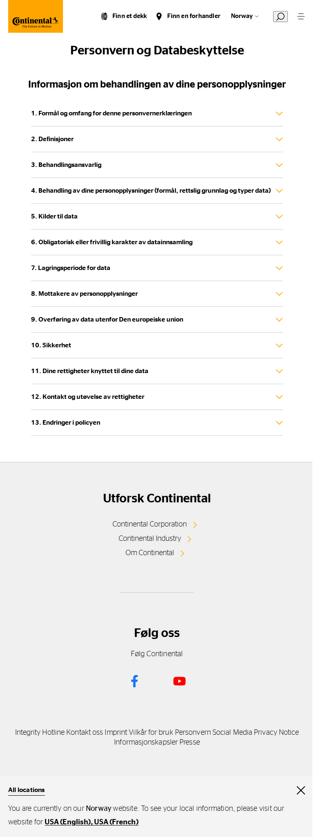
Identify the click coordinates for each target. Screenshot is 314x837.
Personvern (193, 732)
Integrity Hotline (40, 732)
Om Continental (150, 553)
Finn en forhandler (193, 16)
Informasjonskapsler (146, 742)
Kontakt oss (84, 732)
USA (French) (116, 822)
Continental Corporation (149, 524)
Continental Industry (150, 538)
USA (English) (68, 822)
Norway (242, 16)
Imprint (116, 732)
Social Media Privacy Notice (256, 732)
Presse (189, 742)
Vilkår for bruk (151, 732)
